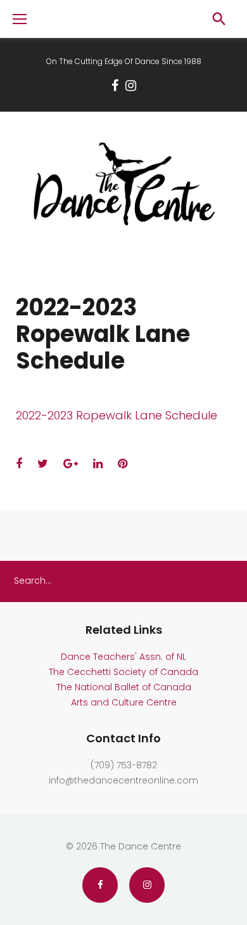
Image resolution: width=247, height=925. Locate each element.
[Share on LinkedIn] (98, 463)
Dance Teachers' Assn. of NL (123, 656)
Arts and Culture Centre (124, 702)
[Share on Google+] (70, 463)
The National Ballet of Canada (123, 687)
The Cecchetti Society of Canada (123, 672)
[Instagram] (130, 85)
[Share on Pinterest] (122, 463)
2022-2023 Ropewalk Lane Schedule (116, 415)
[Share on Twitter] (42, 463)
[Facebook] (114, 85)
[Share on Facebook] (19, 463)
